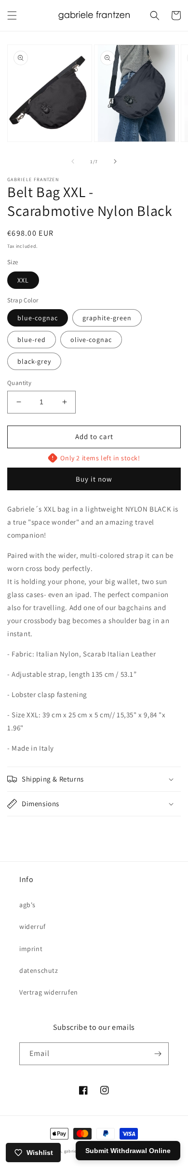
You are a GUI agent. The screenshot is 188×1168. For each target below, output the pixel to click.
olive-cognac (91, 339)
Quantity (19, 383)
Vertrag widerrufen (48, 992)
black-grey (34, 361)
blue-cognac (37, 317)
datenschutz (38, 970)
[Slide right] (115, 161)
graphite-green (107, 317)
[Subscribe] (157, 1053)
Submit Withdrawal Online (128, 1150)
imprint (30, 948)
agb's (27, 904)
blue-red (31, 339)
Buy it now (94, 479)
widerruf (32, 926)
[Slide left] (72, 161)
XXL (23, 280)
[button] (12, 15)
